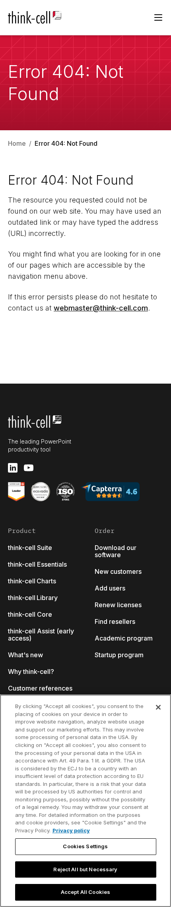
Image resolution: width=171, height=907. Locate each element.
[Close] (158, 707)
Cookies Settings (85, 846)
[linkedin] (12, 468)
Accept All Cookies (85, 892)
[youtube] (28, 468)
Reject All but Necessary (85, 869)
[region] (85, 801)
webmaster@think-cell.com (101, 308)
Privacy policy (71, 830)
